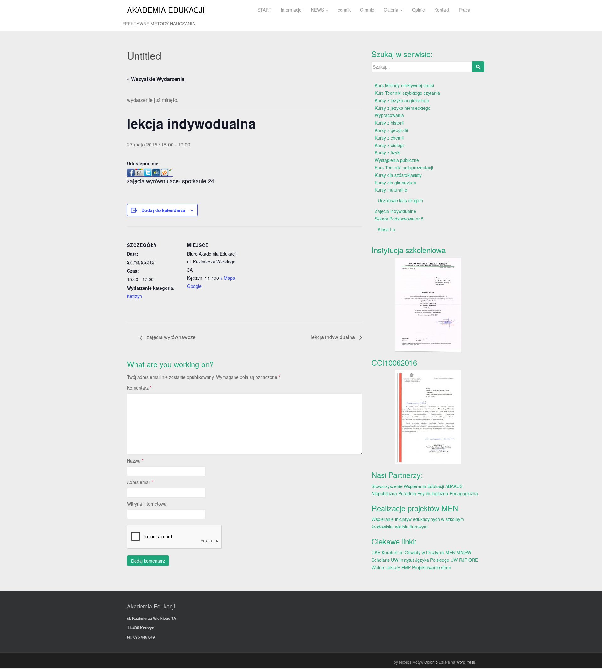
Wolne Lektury (386, 567)
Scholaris (381, 560)
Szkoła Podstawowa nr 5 (399, 218)
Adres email (140, 482)
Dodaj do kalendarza (163, 210)
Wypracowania (389, 115)
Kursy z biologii (389, 145)
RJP (463, 560)
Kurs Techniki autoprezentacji (404, 167)
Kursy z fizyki (387, 152)
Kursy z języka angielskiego (402, 100)
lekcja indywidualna (333, 337)
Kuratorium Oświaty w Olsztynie (413, 552)
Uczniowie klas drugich (400, 200)
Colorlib (431, 662)
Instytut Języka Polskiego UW (429, 560)
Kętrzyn (134, 296)
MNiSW (464, 552)
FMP (406, 567)
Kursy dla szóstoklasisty (398, 175)
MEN (450, 552)
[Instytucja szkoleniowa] (428, 305)
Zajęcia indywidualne (395, 211)
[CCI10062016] (428, 417)
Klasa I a (386, 229)
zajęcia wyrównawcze (170, 337)
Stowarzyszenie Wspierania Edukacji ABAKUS (417, 486)
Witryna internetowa (146, 504)
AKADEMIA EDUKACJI (166, 9)
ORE (473, 560)
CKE (376, 552)
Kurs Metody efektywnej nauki (404, 85)
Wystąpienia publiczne (397, 160)
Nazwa (135, 461)
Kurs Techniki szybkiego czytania (407, 93)
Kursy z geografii (391, 130)
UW (394, 560)
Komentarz (139, 388)
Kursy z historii (389, 122)
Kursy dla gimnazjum (395, 182)
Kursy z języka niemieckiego (402, 108)
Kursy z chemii (389, 138)
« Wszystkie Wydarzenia (155, 78)
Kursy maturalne (391, 190)
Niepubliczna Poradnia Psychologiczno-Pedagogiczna (425, 493)
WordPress (465, 662)
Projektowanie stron (431, 567)
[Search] (478, 66)
